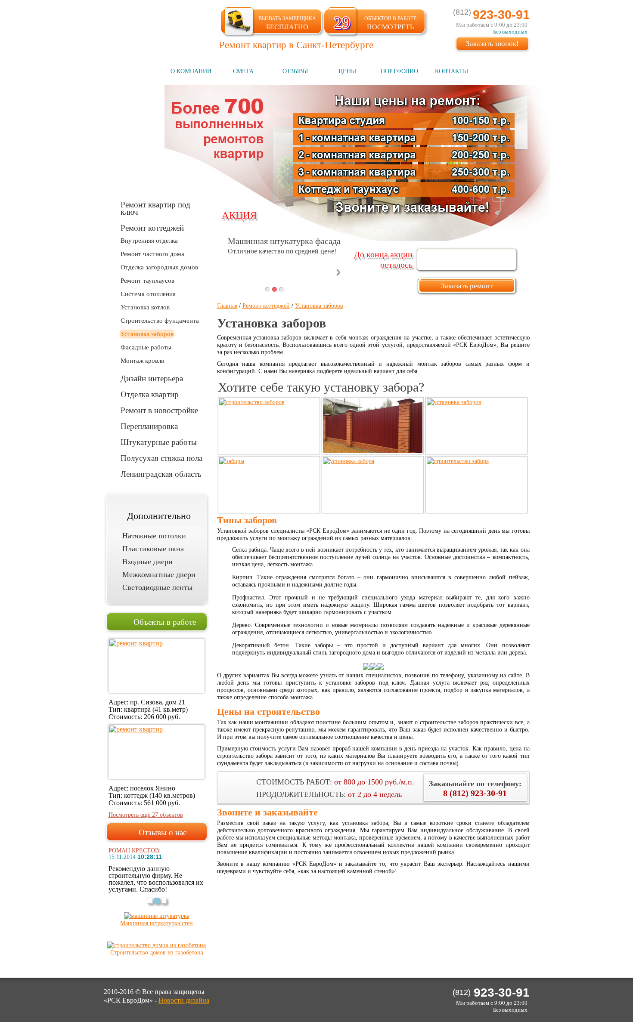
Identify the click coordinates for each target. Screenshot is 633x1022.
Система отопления (148, 293)
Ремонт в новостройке (159, 410)
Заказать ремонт (467, 286)
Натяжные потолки (154, 535)
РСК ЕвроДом (153, 27)
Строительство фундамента (160, 320)
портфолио (399, 71)
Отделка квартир (150, 394)
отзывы (295, 71)
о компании (191, 71)
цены (347, 71)
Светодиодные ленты (157, 587)
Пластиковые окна (153, 548)
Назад (221, 272)
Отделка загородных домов (159, 267)
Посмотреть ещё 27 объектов (146, 815)
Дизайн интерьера (152, 378)
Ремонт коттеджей (152, 227)
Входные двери (147, 561)
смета (243, 71)
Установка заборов (147, 333)
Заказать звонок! (492, 44)
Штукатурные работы (159, 442)
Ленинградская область (161, 473)
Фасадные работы (146, 347)
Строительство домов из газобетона (156, 952)
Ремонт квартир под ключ (155, 208)
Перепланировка (149, 426)
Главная (227, 306)
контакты (451, 71)
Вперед (338, 272)
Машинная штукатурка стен (156, 923)
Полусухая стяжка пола (161, 458)
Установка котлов (145, 307)
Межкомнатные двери (158, 574)
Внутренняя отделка (149, 240)
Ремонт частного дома (152, 253)
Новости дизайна (183, 1000)
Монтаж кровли (142, 360)
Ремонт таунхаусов (147, 280)
